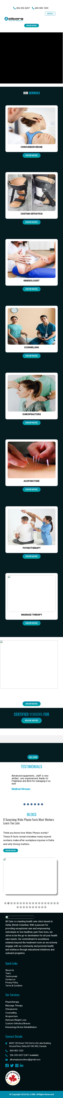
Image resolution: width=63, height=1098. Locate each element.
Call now (33, 757)
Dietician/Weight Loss (15, 1020)
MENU (50, 13)
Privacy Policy (11, 982)
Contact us (10, 979)
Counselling (11, 1012)
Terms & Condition (13, 985)
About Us (9, 970)
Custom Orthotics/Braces (17, 1023)
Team (8, 973)
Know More (31, 26)
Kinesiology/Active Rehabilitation (21, 1027)
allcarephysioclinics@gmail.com (25, 1059)
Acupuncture (11, 1016)
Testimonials (11, 976)
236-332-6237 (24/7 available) (24, 1055)
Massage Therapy (14, 1005)
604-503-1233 (16, 1050)
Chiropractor (11, 1009)
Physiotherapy (12, 1002)
